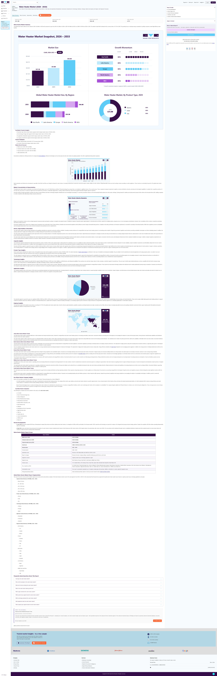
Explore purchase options (105, 471)
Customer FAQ (16, 660)
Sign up (213, 2)
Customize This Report (24, 643)
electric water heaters (83, 252)
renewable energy (82, 353)
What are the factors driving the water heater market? (26, 585)
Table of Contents (23, 15)
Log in (207, 2)
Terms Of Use (16, 666)
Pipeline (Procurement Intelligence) (89, 664)
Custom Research (85, 662)
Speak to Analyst (158, 620)
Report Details (170, 7)
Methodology (35, 15)
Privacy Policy (16, 664)
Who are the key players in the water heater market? (26, 582)
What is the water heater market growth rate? (25, 588)
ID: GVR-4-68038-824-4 (172, 9)
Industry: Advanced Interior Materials (174, 16)
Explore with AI (5, 27)
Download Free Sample (46, 15)
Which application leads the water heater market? (25, 601)
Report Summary (15, 15)
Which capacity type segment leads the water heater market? (27, 604)
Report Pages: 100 (171, 11)
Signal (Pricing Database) (87, 666)
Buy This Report (191, 34)
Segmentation (29, 15)
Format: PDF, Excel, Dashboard (173, 13)
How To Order (16, 662)
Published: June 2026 (171, 14)
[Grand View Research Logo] (5, 2)
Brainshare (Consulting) (86, 660)
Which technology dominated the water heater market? (26, 598)
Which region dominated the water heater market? (25, 591)
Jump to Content (170, 21)
